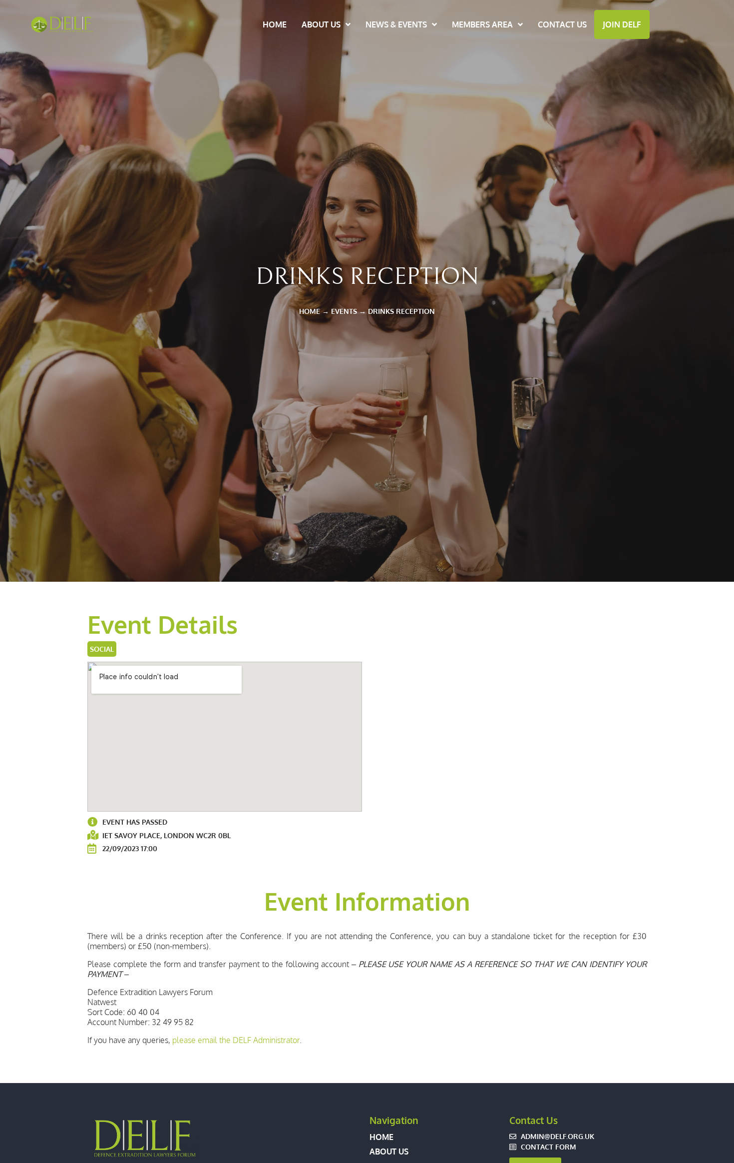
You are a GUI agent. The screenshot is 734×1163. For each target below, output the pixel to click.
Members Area (482, 24)
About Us (321, 24)
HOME (309, 310)
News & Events (396, 24)
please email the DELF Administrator (236, 1040)
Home (275, 24)
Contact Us (562, 24)
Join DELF (622, 24)
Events (344, 310)
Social (102, 648)
